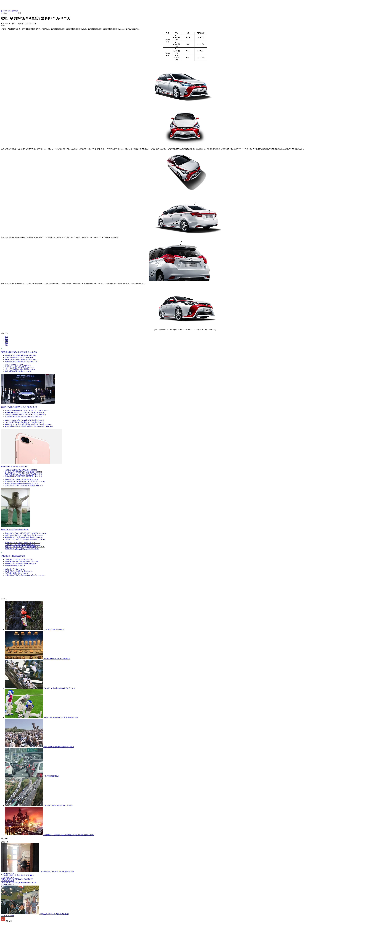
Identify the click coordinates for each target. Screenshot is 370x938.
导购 (9, 11)
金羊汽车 (4, 11)
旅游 (6, 337)
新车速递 (15, 11)
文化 (6, 343)
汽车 (6, 339)
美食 (6, 345)
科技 (6, 341)
